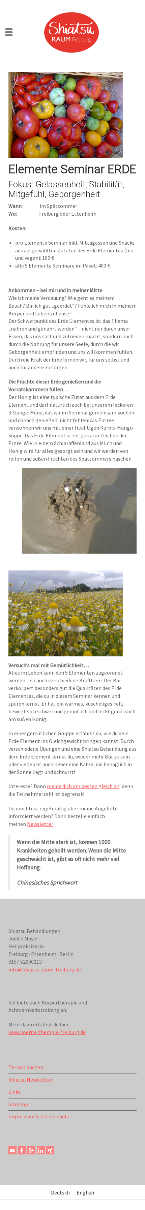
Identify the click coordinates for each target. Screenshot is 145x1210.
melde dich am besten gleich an (83, 786)
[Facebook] (22, 1150)
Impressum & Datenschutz (39, 1116)
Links (14, 1091)
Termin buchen (25, 1067)
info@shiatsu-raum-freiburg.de (44, 969)
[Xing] (50, 1150)
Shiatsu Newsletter (30, 1079)
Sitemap (18, 1104)
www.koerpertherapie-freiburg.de (47, 1032)
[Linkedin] (41, 1150)
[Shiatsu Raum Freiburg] (72, 31)
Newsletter (40, 823)
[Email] (12, 1150)
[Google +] (31, 1150)
